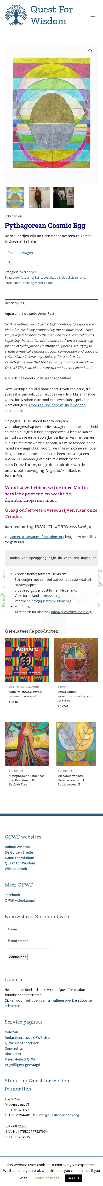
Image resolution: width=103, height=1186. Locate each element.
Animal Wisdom (17, 847)
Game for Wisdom (19, 858)
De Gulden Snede (19, 852)
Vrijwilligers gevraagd (22, 1064)
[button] (90, 51)
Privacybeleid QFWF (20, 1059)
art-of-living (34, 278)
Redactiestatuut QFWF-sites (28, 1037)
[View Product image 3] (63, 197)
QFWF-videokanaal (20, 900)
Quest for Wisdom (20, 863)
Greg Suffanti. (62, 378)
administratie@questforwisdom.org (37, 536)
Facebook (12, 894)
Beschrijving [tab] (15, 303)
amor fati (19, 278)
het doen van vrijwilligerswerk (49, 1000)
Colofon (11, 1032)
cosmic (48, 278)
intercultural (13, 283)
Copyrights (14, 1048)
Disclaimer (13, 1053)
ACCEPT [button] (73, 1178)
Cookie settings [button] (46, 1177)
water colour (44, 283)
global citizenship (73, 278)
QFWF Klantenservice (22, 1043)
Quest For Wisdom (51, 15)
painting (28, 283)
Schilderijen (13, 216)
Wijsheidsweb (16, 868)
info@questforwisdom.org (51, 601)
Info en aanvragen (19, 252)
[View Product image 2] (39, 197)
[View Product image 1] (15, 197)
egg (57, 278)
